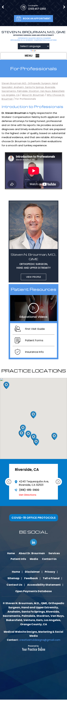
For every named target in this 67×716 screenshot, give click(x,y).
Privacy (50, 572)
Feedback (31, 578)
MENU (29, 55)
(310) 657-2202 (37, 8)
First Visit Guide (35, 329)
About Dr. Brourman (33, 95)
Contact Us (14, 585)
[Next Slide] (58, 482)
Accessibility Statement (44, 585)
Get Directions (27, 498)
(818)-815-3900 (29, 493)
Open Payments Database (33, 591)
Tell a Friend (51, 578)
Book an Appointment (37, 18)
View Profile (33, 277)
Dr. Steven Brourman (14, 113)
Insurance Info (34, 352)
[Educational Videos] (33, 307)
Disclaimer (32, 572)
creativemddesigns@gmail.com (39, 640)
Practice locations (33, 371)
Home (16, 572)
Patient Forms (34, 340)
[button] (54, 436)
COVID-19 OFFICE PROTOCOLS (34, 518)
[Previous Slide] (9, 482)
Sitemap (13, 578)
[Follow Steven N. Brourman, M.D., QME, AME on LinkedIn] (33, 542)
